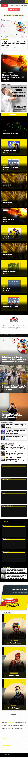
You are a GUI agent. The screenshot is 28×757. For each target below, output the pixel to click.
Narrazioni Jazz (8, 289)
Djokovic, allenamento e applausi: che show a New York (15, 438)
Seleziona (14, 114)
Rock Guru (13, 705)
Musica (4, 72)
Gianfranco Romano (14, 643)
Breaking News (7, 422)
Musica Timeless (10, 75)
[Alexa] (6, 750)
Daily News (5, 20)
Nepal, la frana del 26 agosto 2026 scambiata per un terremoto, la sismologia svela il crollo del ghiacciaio (17, 577)
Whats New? (6, 84)
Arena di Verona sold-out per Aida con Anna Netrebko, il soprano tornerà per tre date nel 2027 (16, 448)
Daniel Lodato (14, 675)
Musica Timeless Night (10, 133)
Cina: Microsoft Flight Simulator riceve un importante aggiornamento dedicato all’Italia (15, 460)
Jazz (4, 286)
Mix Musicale (7, 185)
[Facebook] (4, 750)
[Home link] (4, 1)
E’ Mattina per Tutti (9, 150)
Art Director (14, 640)
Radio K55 (11, 722)
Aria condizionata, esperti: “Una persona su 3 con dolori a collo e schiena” (13, 43)
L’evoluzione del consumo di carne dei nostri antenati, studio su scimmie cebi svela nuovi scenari (16, 454)
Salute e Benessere (7, 39)
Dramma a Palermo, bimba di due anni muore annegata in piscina (16, 426)
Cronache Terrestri (9, 271)
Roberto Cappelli (14, 708)
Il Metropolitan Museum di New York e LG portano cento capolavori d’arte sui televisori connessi (16, 571)
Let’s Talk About (8, 237)
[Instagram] (2, 750)
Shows (4, 54)
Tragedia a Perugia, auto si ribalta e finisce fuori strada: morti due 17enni (16, 432)
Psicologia (5, 269)
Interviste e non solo (8, 234)
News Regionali (7, 444)
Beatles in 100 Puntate (10, 167)
